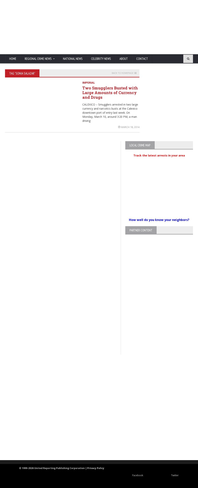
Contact (142, 59)
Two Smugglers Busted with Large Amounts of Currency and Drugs (110, 92)
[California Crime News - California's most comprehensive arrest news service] (95, 416)
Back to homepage (122, 73)
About (123, 59)
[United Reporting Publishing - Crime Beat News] (95, 370)
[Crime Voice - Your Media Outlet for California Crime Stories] (95, 445)
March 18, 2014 (130, 127)
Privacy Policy (95, 468)
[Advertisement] (119, 27)
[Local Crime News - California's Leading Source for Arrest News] (95, 387)
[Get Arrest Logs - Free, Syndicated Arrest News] (95, 403)
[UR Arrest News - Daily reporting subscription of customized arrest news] (96, 428)
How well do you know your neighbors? (159, 220)
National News (73, 59)
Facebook (137, 475)
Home (12, 59)
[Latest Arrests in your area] (159, 160)
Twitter (175, 475)
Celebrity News (101, 59)
